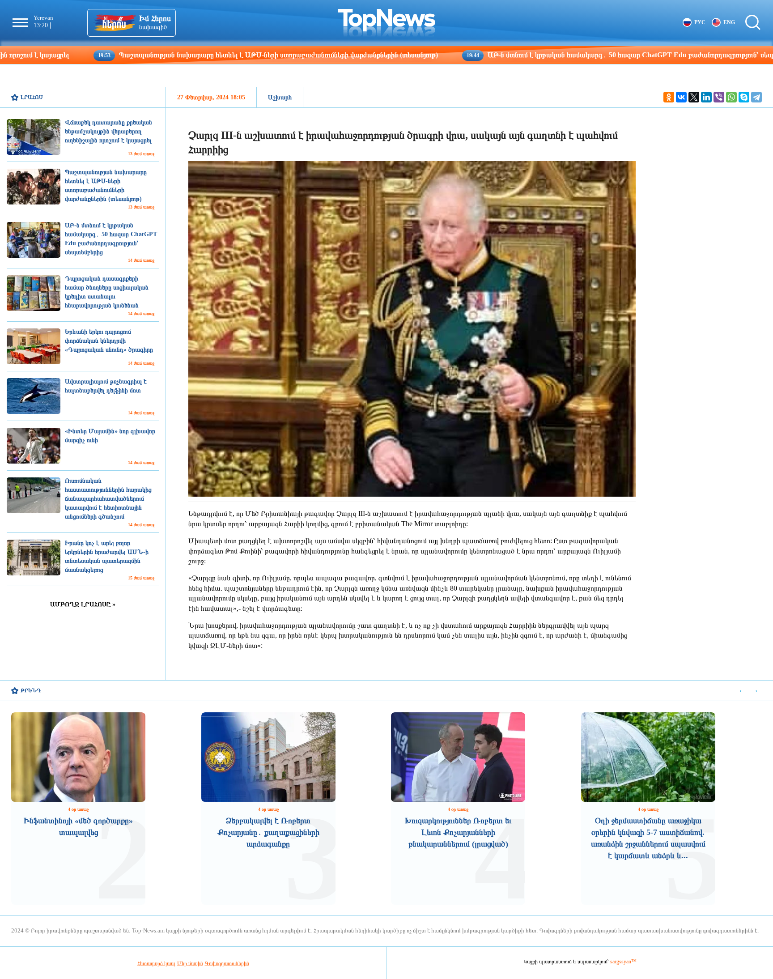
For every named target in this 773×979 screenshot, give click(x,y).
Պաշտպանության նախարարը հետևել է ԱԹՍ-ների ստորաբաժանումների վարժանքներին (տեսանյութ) (206, 55)
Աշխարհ (280, 97)
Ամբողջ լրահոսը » (82, 604)
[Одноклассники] (668, 97)
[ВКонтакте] (681, 97)
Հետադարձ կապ (156, 963)
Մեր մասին (190, 963)
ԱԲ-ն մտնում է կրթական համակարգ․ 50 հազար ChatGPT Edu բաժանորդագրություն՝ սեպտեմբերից (573, 55)
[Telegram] (756, 97)
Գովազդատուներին (227, 963)
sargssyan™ (623, 961)
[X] (693, 97)
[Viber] (719, 97)
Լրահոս (32, 97)
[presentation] (740, 691)
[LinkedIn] (706, 97)
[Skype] (744, 97)
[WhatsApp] (731, 97)
